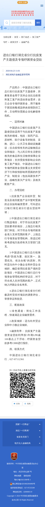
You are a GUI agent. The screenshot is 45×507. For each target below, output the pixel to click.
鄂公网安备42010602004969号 (23, 484)
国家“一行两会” (22, 424)
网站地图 (17, 476)
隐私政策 (27, 476)
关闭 (28, 404)
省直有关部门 (22, 437)
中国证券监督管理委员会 (22, 421)
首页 (16, 37)
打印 (18, 404)
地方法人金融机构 (22, 443)
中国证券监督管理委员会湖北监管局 (22, 428)
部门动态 (25, 37)
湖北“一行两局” (22, 431)
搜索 (38, 23)
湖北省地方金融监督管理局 (22, 13)
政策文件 (14, 42)
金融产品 (25, 42)
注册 (25, 2)
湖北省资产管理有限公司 (22, 440)
